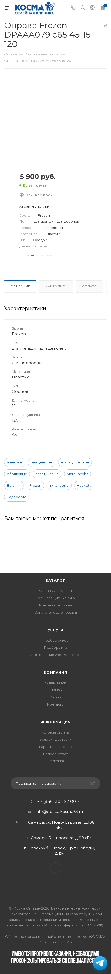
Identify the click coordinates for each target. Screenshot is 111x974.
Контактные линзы (55, 605)
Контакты (55, 704)
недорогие (16, 497)
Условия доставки (56, 739)
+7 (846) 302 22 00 (56, 802)
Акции (55, 697)
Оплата (89, 286)
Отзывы (55, 690)
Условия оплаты (55, 732)
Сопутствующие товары (55, 612)
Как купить (56, 286)
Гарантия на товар (55, 747)
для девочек (42, 462)
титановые (59, 485)
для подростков (75, 462)
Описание (20, 286)
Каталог (55, 580)
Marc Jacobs (77, 474)
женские (14, 462)
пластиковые (47, 474)
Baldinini (14, 485)
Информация (56, 722)
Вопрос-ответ (55, 754)
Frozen (35, 485)
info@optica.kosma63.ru (59, 811)
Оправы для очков (55, 591)
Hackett (84, 485)
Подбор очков (55, 640)
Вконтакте (55, 868)
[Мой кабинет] (92, 8)
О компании (55, 683)
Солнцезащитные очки (55, 598)
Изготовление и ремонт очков (56, 655)
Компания (55, 672)
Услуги (56, 630)
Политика (55, 761)
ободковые (17, 474)
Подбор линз (55, 647)
